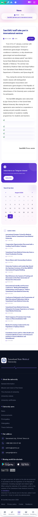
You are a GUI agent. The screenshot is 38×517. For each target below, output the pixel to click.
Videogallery (5, 423)
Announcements (6, 415)
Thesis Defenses (7, 427)
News (3, 411)
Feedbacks (28, 504)
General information (7, 384)
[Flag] (2, 2)
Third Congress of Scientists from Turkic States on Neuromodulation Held (18, 318)
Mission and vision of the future (12, 388)
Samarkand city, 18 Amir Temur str (17, 438)
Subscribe (8, 178)
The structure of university (10, 392)
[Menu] (35, 2)
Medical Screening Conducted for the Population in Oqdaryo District (17, 325)
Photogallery (5, 419)
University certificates (8, 400)
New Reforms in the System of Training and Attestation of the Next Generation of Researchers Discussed (19, 277)
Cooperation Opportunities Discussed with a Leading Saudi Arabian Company (20, 245)
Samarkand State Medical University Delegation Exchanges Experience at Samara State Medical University (20, 309)
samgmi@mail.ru (11, 453)
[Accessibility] (16, 2)
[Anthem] (8, 2)
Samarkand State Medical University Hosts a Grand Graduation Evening (20, 253)
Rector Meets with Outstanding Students (19, 260)
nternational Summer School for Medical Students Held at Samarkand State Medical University (19, 236)
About (3, 504)
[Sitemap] (11, 2)
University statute (7, 396)
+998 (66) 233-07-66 (13, 443)
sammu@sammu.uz (12, 448)
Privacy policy (12, 504)
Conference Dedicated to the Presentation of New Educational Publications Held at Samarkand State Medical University (20, 299)
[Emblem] (5, 2)
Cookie (21, 504)
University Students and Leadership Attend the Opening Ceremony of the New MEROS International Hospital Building (19, 268)
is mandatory (5, 490)
